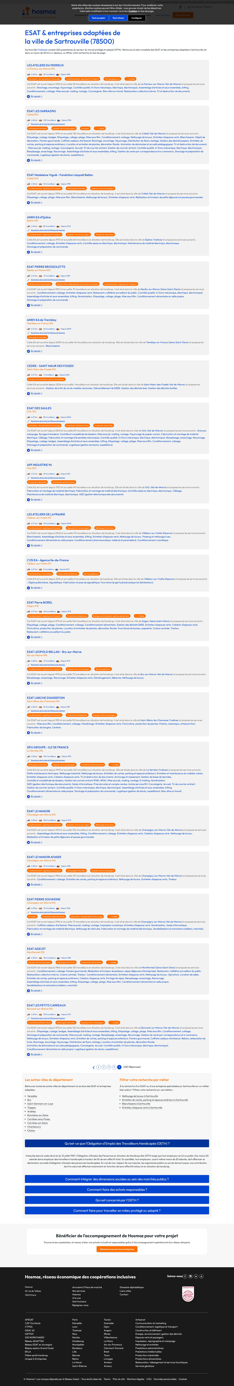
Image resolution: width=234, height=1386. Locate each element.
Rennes (76, 1355)
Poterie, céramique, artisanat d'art (177, 723)
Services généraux (112, 79)
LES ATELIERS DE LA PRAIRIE (46, 514)
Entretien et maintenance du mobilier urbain (180, 773)
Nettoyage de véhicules (88, 928)
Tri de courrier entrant (95, 147)
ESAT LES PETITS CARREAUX (46, 1005)
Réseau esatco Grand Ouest (39, 1348)
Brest (106, 1351)
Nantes (76, 1337)
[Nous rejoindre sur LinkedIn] (196, 1276)
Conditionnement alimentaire (100, 624)
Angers (107, 1330)
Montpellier (78, 1344)
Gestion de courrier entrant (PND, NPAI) (85, 780)
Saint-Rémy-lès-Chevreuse (154, 720)
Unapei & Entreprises (35, 1358)
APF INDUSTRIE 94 (39, 464)
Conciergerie (95, 91)
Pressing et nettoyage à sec (156, 536)
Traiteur (175, 628)
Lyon (74, 1326)
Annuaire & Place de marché (87, 1287)
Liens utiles (125, 1290)
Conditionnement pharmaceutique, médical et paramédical (105, 540)
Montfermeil (148, 967)
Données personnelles (165, 1379)
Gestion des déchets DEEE (130, 624)
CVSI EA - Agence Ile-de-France (48, 560)
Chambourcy (34, 1126)
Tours (107, 1355)
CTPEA (28, 1326)
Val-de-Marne (172, 84)
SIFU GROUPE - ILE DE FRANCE (48, 747)
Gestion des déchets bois (134, 388)
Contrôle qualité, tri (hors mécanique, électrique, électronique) (105, 87)
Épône (148, 239)
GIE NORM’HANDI (34, 1337)
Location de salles (189, 974)
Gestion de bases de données (156, 776)
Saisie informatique (82, 784)
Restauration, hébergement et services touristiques (77, 284)
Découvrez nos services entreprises (117, 1249)
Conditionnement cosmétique (152, 540)
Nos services (78, 1290)
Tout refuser (118, 18)
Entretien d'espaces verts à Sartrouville (142, 1107)
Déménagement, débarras (107, 677)
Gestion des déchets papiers (174, 140)
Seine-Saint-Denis (170, 289)
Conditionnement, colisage (41, 91)
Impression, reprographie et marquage (44, 79)
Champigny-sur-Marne (154, 829)
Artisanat (85, 128)
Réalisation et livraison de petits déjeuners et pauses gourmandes (169, 197)
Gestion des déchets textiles (162, 388)
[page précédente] (94, 1067)
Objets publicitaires (38, 582)
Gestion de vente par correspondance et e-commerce (146, 151)
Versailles (32, 1096)
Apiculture (173, 974)
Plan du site (119, 1379)
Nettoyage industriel (69, 773)
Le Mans (108, 1341)
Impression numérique (111, 925)
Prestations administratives (77, 425)
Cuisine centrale (161, 628)
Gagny (145, 621)
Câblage (42, 437)
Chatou (31, 1130)
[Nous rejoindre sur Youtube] (202, 1276)
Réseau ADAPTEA (34, 1341)
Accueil (78, 147)
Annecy (108, 1366)
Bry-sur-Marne (148, 674)
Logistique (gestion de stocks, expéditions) (62, 154)
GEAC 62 (29, 1330)
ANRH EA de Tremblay (41, 320)
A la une (76, 1297)
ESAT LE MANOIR (38, 811)
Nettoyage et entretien (37, 128)
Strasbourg (78, 1341)
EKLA (28, 1351)
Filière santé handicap (36, 1355)
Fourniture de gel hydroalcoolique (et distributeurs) (127, 582)
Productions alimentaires (77, 616)
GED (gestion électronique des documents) (101, 494)
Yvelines (42, 49)
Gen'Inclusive (79, 1301)
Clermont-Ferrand (113, 1348)
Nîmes (107, 1333)
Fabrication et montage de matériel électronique (101, 490)
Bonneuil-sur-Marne (151, 1027)
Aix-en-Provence (113, 1344)
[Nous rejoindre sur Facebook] (185, 1276)
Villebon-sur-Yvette (152, 533)
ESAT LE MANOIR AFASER (44, 857)
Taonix (107, 1379)
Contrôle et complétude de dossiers (78, 434)
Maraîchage (88, 723)
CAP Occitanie (32, 1323)
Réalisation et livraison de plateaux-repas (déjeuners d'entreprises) (122, 971)
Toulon (107, 1319)
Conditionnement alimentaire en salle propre (160, 296)
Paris (75, 1319)
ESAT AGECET (36, 948)
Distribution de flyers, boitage (143, 140)
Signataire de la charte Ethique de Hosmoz (48, 124)
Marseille (77, 1323)
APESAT (29, 1319)
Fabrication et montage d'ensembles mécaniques (73, 437)
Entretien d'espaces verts (166, 137)
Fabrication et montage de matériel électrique (51, 490)
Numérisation (85, 296)
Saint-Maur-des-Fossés (156, 384)
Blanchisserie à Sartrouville (136, 1103)
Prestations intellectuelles (148, 1351)
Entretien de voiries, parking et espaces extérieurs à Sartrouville (155, 1099)
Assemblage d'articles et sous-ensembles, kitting (163, 87)
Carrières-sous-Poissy (38, 1119)
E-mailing (145, 780)
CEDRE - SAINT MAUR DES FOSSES (50, 365)
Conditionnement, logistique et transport (82, 79)
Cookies (133, 11)
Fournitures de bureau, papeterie (135, 628)
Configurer (136, 18)
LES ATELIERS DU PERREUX (45, 65)
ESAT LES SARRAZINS (41, 111)
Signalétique (55, 582)
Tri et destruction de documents (173, 91)
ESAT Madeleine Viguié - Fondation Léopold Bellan (60, 175)
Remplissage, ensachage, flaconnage (46, 151)
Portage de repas (115, 978)
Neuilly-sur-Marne (150, 289)
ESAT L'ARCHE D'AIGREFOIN (46, 697)
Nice (74, 1333)
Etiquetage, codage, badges (41, 137)
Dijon (106, 1326)
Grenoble (109, 1323)
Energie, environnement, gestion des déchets (46, 379)
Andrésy (31, 1111)
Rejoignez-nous (80, 1305)
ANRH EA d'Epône (39, 217)
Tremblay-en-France (157, 342)
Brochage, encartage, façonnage (54, 87)
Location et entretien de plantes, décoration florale (92, 144)
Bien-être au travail (113, 91)
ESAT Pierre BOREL (40, 602)
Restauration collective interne (140, 91)
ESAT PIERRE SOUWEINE (43, 899)
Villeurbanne (110, 1337)
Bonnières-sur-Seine (37, 1115)
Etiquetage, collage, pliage (71, 137)
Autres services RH (137, 784)
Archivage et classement (127, 776)
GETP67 (29, 1333)
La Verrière (152, 769)
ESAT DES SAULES (39, 408)
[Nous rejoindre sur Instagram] (191, 1276)
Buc (29, 1099)
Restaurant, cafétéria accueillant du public (115, 292)
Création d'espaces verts (184, 624)
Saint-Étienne (79, 1366)
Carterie (56, 727)
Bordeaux (77, 1348)
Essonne (167, 533)
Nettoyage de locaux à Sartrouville (140, 1096)
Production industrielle (105, 234)
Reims (75, 1358)
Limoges (108, 1358)
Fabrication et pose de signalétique (81, 582)
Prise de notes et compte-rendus (110, 784)
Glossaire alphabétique (132, 1287)
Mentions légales (135, 1379)
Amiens (108, 1362)
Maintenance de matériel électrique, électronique (153, 243)
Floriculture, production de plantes (45, 628)
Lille (74, 1351)
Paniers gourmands (50, 140)
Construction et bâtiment (68, 574)
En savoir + (36, 96)
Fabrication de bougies (39, 727)
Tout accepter (98, 18)
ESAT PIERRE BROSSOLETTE (46, 266)
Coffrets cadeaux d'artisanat (76, 140)
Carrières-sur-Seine (37, 1122)
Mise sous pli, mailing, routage (71, 91)
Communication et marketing (40, 574)
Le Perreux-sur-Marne (152, 84)
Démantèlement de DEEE (107, 388)
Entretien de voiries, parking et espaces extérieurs (130, 773)
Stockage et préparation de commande (47, 246)
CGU (149, 1379)
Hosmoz (76, 1294)
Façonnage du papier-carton (145, 434)
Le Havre (77, 1362)
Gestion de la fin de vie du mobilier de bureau (69, 388)
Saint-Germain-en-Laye (40, 1103)
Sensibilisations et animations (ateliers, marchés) (178, 928)
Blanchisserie (187, 137)
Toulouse (76, 1330)
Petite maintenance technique (42, 773)
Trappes (31, 1107)
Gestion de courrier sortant (122, 147)
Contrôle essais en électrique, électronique (105, 243)
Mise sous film (93, 137)
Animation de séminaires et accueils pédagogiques (147, 144)
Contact (124, 1294)
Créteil (145, 133)
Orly (144, 430)
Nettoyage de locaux (141, 137)
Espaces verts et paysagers (64, 128)
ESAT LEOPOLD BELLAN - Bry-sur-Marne (54, 651)
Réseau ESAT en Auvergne (38, 1344)
